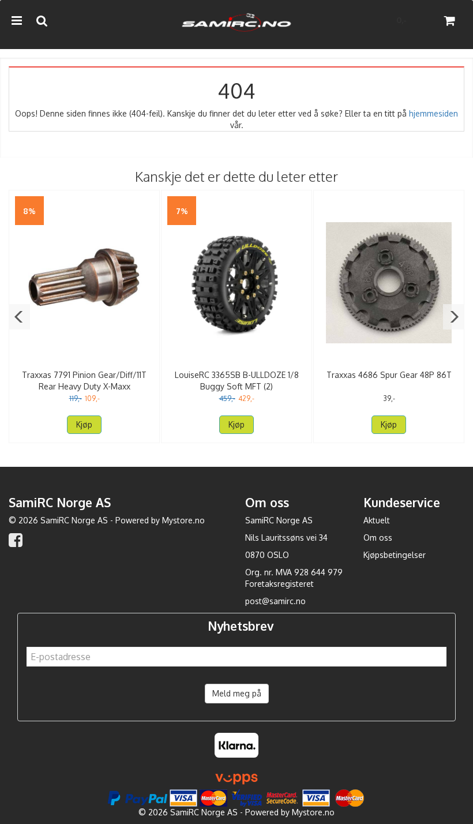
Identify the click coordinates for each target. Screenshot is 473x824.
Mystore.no (183, 520)
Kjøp (84, 424)
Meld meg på (236, 693)
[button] (19, 316)
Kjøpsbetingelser (394, 555)
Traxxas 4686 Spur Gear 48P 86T (389, 375)
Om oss (377, 537)
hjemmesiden (433, 113)
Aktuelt (376, 520)
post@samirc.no (275, 601)
